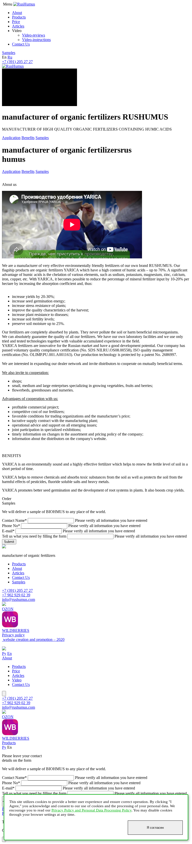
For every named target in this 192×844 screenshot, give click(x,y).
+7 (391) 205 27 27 (17, 62)
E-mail (8, 531)
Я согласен (155, 827)
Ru (10, 57)
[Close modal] (4, 693)
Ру (4, 653)
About (17, 13)
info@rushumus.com (18, 599)
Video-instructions (36, 40)
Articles (18, 26)
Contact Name (14, 520)
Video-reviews (33, 35)
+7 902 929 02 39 (16, 595)
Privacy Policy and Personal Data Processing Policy (92, 810)
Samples (8, 53)
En (9, 653)
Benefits (28, 138)
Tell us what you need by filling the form (34, 536)
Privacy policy (13, 635)
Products (19, 17)
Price (16, 22)
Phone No (11, 526)
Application (11, 138)
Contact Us (21, 44)
